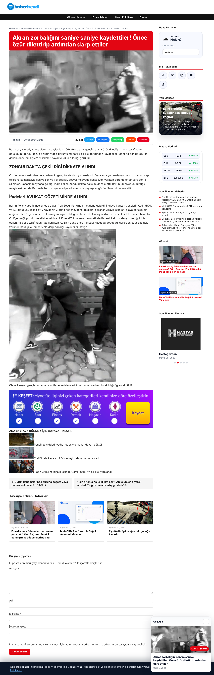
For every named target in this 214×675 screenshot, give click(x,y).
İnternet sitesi (17, 627)
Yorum (14, 569)
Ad (12, 600)
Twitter (89, 139)
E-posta (15, 613)
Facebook (103, 139)
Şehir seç (168, 45)
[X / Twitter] (172, 75)
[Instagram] (182, 75)
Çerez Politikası (124, 17)
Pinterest (143, 139)
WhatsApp (117, 139)
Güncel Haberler (76, 17)
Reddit (131, 139)
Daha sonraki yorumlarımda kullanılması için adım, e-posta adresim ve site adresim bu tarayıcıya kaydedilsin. (78, 644)
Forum (143, 17)
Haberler (13, 28)
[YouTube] (191, 75)
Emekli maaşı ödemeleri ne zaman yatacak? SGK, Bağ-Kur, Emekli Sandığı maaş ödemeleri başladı (181, 200)
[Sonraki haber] (197, 107)
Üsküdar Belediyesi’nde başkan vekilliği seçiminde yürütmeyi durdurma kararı (182, 220)
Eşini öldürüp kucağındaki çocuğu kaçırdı (179, 213)
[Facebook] (163, 75)
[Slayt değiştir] (175, 362)
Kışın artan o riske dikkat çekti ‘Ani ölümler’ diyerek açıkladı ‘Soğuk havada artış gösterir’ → (109, 483)
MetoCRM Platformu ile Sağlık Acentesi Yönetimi (182, 207)
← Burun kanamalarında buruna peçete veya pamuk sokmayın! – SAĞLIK (40, 483)
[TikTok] (163, 85)
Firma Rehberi (100, 17)
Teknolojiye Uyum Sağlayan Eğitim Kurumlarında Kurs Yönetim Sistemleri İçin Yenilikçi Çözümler (181, 228)
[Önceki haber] (190, 107)
